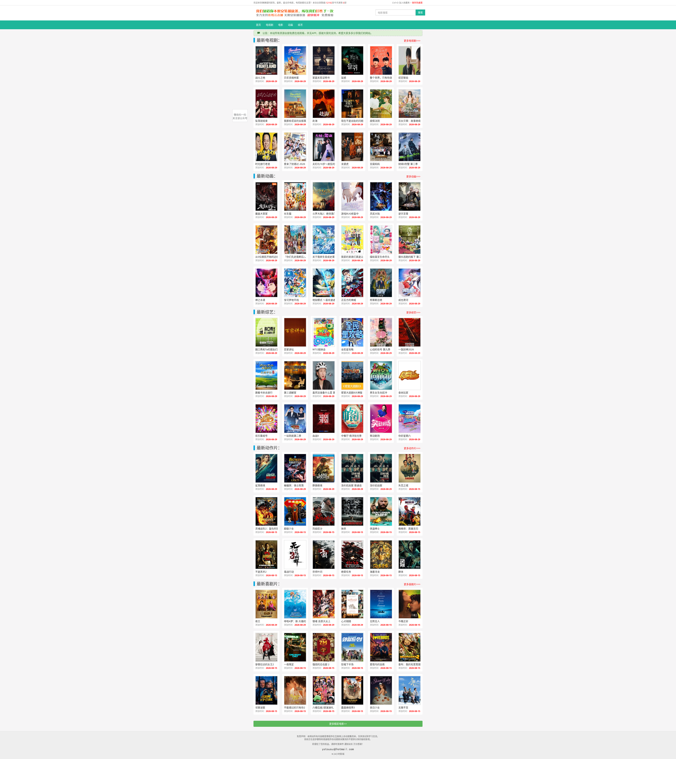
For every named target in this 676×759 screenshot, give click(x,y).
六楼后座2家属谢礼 (323, 707)
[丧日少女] (381, 690)
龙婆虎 (345, 164)
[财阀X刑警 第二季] (409, 146)
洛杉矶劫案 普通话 (351, 485)
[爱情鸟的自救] (381, 647)
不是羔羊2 (261, 571)
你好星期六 (404, 435)
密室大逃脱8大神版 (351, 392)
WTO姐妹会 (319, 349)
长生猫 (287, 213)
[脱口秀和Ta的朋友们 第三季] (266, 332)
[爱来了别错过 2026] (295, 146)
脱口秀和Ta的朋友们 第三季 (270, 349)
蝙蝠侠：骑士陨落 (294, 485)
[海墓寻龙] (381, 554)
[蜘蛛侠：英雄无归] (409, 511)
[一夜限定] (295, 647)
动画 (290, 24)
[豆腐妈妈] (381, 146)
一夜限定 (289, 664)
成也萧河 (403, 300)
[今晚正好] (409, 604)
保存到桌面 (417, 2)
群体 (400, 571)
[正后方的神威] (352, 282)
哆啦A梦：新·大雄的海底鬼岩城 (299, 621)
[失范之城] (409, 468)
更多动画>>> (413, 176)
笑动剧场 (375, 435)
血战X (315, 435)
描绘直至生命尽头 (380, 256)
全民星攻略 (347, 349)
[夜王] (266, 604)
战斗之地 (260, 77)
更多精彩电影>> (338, 723)
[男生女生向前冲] (381, 375)
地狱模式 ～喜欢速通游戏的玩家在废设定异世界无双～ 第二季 (327, 300)
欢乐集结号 (261, 435)
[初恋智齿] (409, 60)
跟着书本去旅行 (264, 392)
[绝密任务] (352, 554)
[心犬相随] (352, 604)
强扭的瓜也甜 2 (320, 664)
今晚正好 (403, 621)
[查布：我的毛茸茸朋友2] (409, 647)
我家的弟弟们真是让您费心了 (356, 256)
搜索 (420, 12)
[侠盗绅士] (381, 511)
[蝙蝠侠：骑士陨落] (295, 468)
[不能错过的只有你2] (295, 690)
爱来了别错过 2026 (294, 164)
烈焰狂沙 (317, 528)
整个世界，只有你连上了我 (384, 77)
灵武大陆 (375, 213)
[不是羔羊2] (266, 554)
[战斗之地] (266, 60)
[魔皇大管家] (266, 196)
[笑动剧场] (381, 418)
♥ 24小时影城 (338, 753)
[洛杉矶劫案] (381, 468)
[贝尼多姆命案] (295, 60)
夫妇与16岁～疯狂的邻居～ (327, 164)
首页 (258, 24)
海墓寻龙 (375, 571)
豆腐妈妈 (375, 164)
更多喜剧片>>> (412, 584)
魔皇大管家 (261, 213)
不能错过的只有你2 (294, 707)
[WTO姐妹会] (323, 332)
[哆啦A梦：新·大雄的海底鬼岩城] (295, 604)
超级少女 (289, 528)
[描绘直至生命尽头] (381, 239)
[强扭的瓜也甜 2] (323, 647)
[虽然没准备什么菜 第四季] (323, 375)
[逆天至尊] (409, 196)
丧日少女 (375, 707)
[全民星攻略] (352, 332)
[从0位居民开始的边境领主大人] (266, 239)
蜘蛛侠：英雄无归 (408, 528)
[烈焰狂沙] (323, 511)
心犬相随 (346, 621)
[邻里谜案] (266, 690)
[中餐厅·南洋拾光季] (352, 418)
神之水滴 (260, 300)
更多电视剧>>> (412, 40)
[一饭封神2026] (409, 332)
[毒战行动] (295, 554)
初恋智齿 (403, 77)
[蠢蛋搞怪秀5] (352, 690)
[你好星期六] (409, 418)
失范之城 (403, 485)
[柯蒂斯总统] (381, 282)
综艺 (300, 24)
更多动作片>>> (412, 448)
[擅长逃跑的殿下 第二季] (409, 239)
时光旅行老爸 (262, 164)
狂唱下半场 (347, 664)
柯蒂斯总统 (376, 300)
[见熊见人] (381, 604)
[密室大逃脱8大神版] (352, 375)
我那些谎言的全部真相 (296, 120)
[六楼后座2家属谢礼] (323, 690)
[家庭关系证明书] (323, 60)
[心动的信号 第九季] (381, 332)
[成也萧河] (409, 282)
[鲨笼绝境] (266, 468)
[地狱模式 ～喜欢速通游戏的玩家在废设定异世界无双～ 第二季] (323, 282)
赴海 (314, 120)
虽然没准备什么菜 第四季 (326, 392)
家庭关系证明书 (321, 77)
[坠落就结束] (266, 103)
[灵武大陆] (381, 196)
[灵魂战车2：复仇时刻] (266, 511)
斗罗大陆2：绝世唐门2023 (327, 213)
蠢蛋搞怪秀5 (348, 707)
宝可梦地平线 (291, 300)
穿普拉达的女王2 (264, 664)
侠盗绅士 (375, 528)
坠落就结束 (261, 120)
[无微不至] (409, 690)
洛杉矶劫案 (376, 485)
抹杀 (343, 528)
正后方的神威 (348, 300)
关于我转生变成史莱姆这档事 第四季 (327, 256)
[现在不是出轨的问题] (352, 103)
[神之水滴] (266, 282)
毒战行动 (289, 571)
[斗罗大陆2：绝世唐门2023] (323, 196)
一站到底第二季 (292, 435)
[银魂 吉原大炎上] (323, 604)
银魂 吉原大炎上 (321, 621)
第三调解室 (290, 392)
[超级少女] (295, 511)
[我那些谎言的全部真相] (295, 103)
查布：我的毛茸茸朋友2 (411, 664)
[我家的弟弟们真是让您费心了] (352, 239)
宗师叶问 (317, 571)
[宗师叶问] (323, 554)
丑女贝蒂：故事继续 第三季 (413, 120)
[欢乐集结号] (266, 418)
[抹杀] (352, 511)
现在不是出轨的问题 (352, 120)
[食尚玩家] (409, 375)
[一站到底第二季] (295, 418)
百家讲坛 (289, 349)
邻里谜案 (260, 707)
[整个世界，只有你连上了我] (381, 60)
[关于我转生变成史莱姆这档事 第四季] (323, 239)
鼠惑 (343, 77)
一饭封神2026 (406, 349)
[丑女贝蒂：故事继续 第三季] (409, 103)
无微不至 (403, 707)
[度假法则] (381, 103)
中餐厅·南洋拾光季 (351, 435)
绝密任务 (346, 571)
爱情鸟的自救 (377, 664)
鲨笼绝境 (260, 485)
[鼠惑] (352, 60)
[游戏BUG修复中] (352, 196)
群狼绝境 (317, 485)
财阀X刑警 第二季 (408, 164)
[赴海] (323, 103)
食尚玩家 (403, 392)
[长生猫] (295, 196)
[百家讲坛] (295, 332)
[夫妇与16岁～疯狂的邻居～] (323, 146)
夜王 (257, 621)
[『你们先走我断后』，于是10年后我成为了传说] (295, 239)
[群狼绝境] (323, 468)
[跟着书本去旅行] (266, 375)
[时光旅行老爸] (266, 146)
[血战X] (323, 418)
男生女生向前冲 (378, 392)
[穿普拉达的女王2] (266, 647)
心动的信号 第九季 (380, 349)
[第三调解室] (295, 375)
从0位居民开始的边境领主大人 (270, 256)
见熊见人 (375, 621)
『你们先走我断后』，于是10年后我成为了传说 (299, 256)
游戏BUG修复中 (350, 213)
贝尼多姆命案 (291, 77)
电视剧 (269, 24)
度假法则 (375, 120)
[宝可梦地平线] (295, 282)
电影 (280, 24)
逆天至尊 (403, 213)
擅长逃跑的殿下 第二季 (411, 256)
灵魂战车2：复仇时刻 (267, 528)
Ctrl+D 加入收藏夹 (401, 2)
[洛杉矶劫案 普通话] (352, 468)
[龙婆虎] (352, 146)
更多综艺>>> (413, 312)
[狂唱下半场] (352, 647)
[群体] (409, 554)
